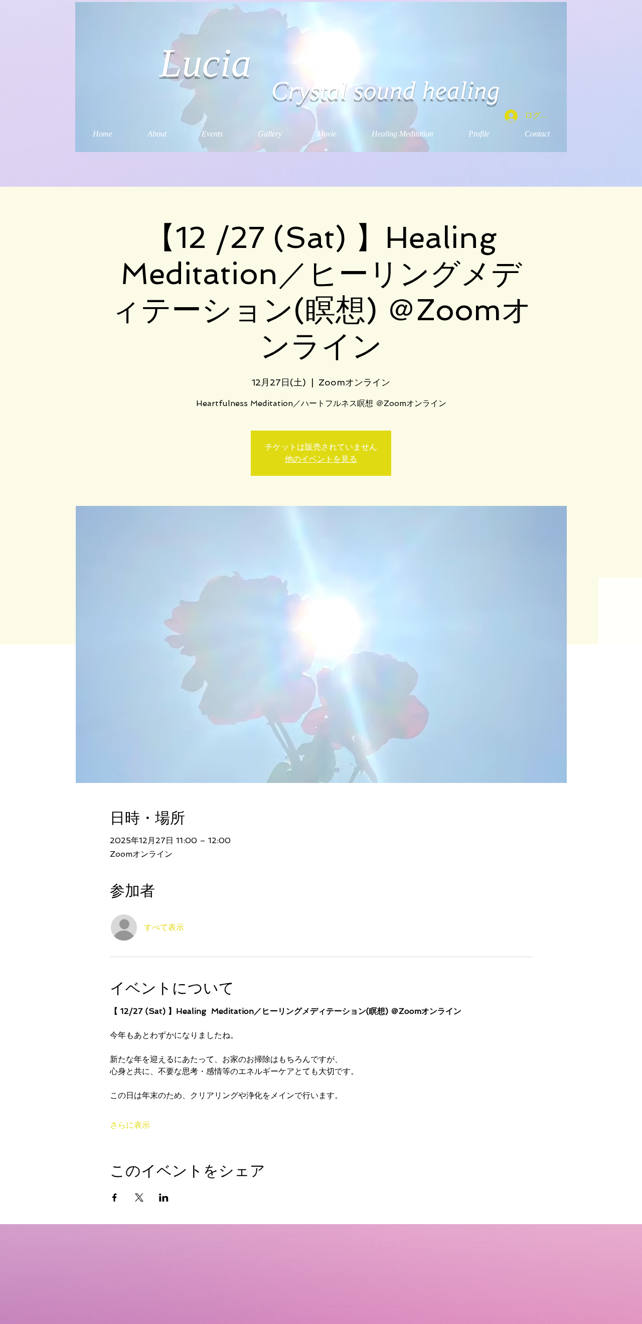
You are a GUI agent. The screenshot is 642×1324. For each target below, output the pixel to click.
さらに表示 (130, 1125)
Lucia (210, 63)
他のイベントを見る (321, 459)
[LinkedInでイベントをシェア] (164, 1198)
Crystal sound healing (385, 90)
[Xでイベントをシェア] (139, 1198)
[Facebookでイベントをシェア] (114, 1198)
